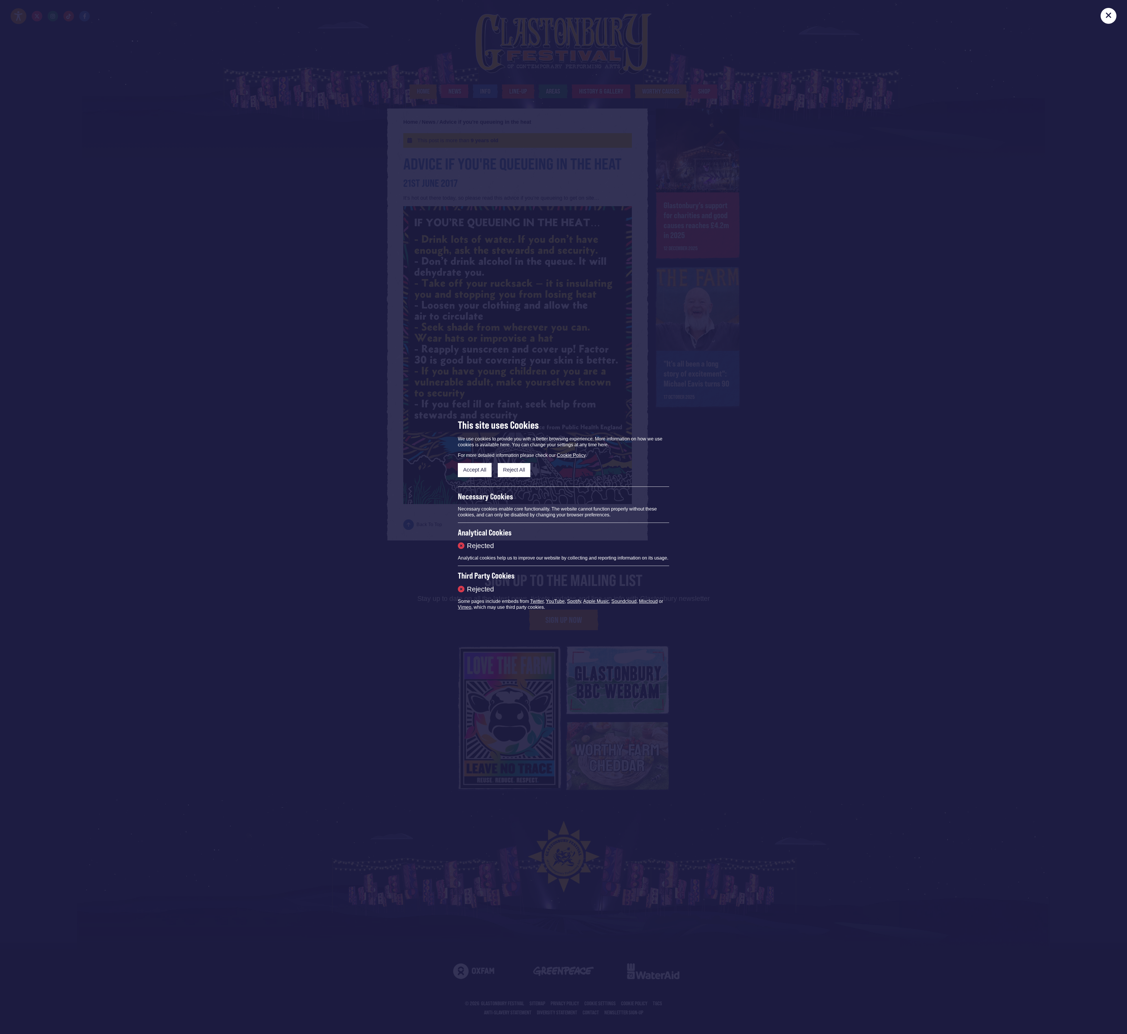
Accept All (474, 470)
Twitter (537, 601)
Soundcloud (624, 601)
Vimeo (464, 607)
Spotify (574, 601)
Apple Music (596, 601)
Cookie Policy (571, 455)
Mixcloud (648, 601)
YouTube (555, 601)
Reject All (514, 470)
